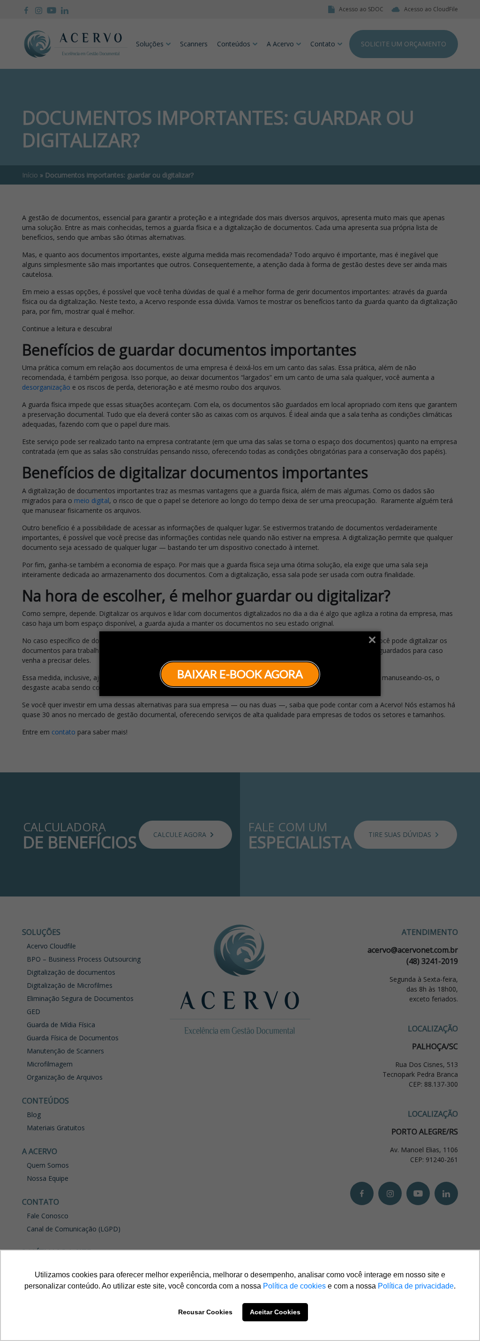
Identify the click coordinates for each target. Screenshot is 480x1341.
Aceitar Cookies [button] (275, 1312)
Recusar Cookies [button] (205, 1312)
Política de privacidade (416, 1286)
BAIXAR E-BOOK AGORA (240, 674)
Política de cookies (294, 1286)
